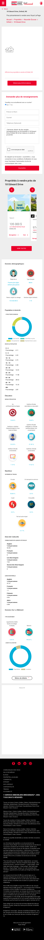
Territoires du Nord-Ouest (15, 806)
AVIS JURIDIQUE (8, 784)
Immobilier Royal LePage (22, 3)
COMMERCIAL (7, 779)
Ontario (16, 802)
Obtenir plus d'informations (22, 83)
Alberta (26, 802)
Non (7, 105)
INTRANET (6, 782)
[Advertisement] (22, 721)
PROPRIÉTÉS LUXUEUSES (10, 777)
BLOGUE (5, 775)
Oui (11, 105)
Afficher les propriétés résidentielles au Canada (15, 838)
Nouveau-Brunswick (24, 804)
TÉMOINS (6, 789)
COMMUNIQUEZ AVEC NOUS (11, 770)
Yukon (10, 808)
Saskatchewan (14, 804)
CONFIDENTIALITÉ (8, 787)
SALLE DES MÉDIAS (9, 772)
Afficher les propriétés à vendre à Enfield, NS (19, 72)
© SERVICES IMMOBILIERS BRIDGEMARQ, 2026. (21, 795)
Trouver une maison (8, 802)
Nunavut (15, 808)
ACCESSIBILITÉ (7, 791)
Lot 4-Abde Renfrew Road (17, 227)
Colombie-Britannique (34, 802)
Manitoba (6, 804)
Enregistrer (12, 235)
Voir (24, 235)
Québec (21, 802)
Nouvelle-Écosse (27, 806)
